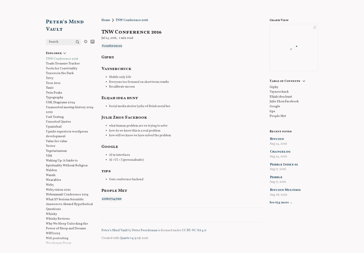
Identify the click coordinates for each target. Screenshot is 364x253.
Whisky (51, 214)
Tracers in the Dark (60, 73)
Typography (54, 98)
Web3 (50, 185)
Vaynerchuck (279, 92)
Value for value (56, 141)
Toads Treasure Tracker (63, 64)
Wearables (53, 180)
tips (272, 111)
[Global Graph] (314, 27)
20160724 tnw (112, 199)
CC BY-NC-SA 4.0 (194, 230)
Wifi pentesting (57, 238)
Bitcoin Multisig (285, 190)
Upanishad (54, 127)
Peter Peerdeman (145, 230)
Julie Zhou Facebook (284, 102)
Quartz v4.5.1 (129, 238)
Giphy (274, 87)
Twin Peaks (54, 93)
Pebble (276, 177)
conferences (113, 46)
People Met (278, 116)
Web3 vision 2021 (58, 190)
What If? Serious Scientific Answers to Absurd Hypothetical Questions (69, 204)
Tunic (50, 88)
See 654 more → (281, 203)
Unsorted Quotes (58, 122)
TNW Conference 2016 (62, 59)
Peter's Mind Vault (114, 230)
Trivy (49, 78)
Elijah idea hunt (281, 97)
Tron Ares (53, 83)
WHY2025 (53, 233)
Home (105, 20)
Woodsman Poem (58, 243)
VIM (49, 156)
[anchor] (118, 57)
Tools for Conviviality (61, 69)
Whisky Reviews (58, 219)
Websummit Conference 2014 (67, 195)
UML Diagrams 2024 (60, 102)
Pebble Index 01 (284, 164)
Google (275, 106)
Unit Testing (55, 117)
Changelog (280, 151)
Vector (50, 146)
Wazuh (51, 175)
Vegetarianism (56, 151)
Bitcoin (277, 139)
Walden (51, 170)
